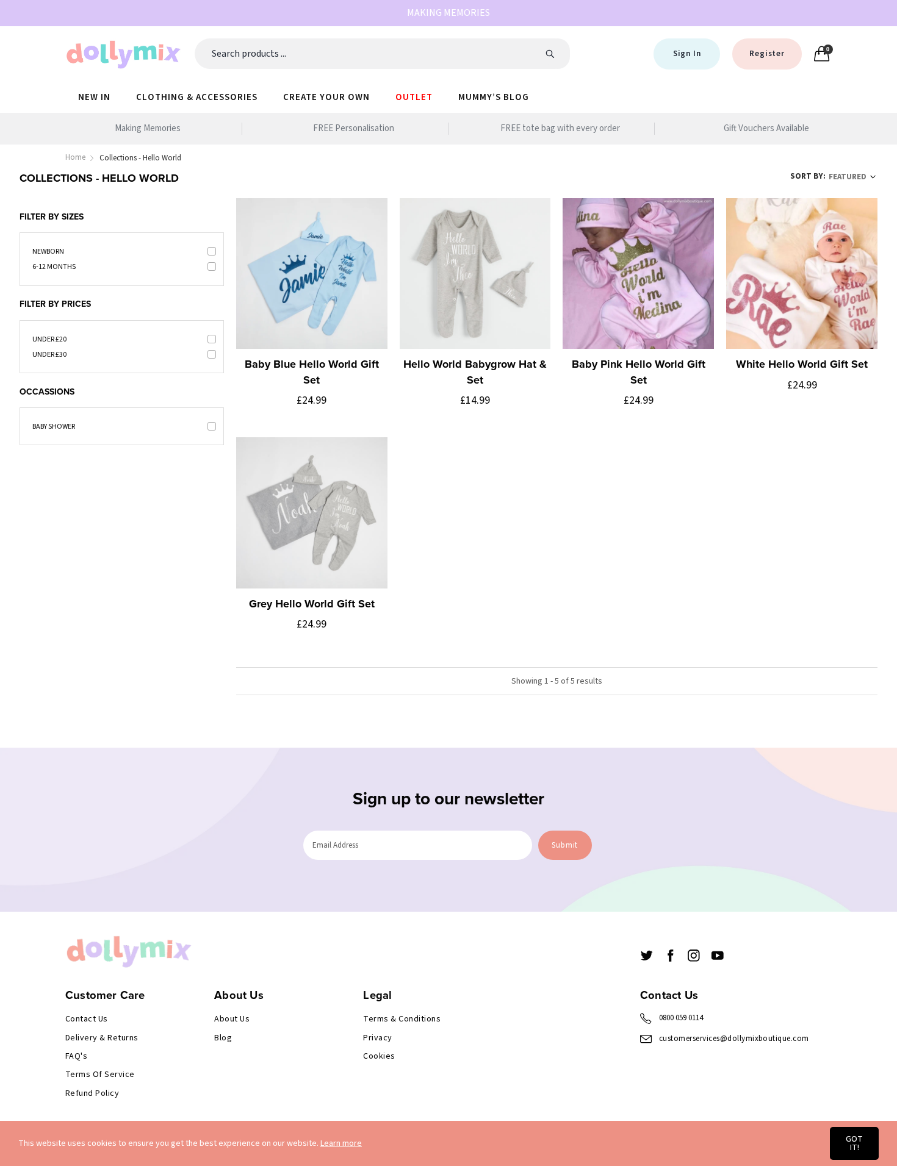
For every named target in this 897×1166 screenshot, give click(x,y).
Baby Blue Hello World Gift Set (312, 371)
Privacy (377, 1038)
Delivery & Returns (102, 1038)
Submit (565, 845)
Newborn (48, 251)
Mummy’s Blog (493, 97)
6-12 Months (54, 267)
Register (766, 53)
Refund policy (92, 1093)
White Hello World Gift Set (802, 364)
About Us (232, 1019)
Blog (223, 1038)
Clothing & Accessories (197, 97)
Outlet (414, 97)
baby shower (53, 426)
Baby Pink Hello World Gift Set (638, 371)
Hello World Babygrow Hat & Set (475, 371)
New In (94, 97)
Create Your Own (326, 97)
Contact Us (86, 1019)
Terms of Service (100, 1074)
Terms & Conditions (402, 1019)
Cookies (379, 1056)
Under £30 (49, 354)
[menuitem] (94, 97)
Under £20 (49, 339)
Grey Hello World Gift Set (312, 603)
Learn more (341, 1143)
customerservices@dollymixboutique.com (734, 1038)
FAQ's (76, 1056)
